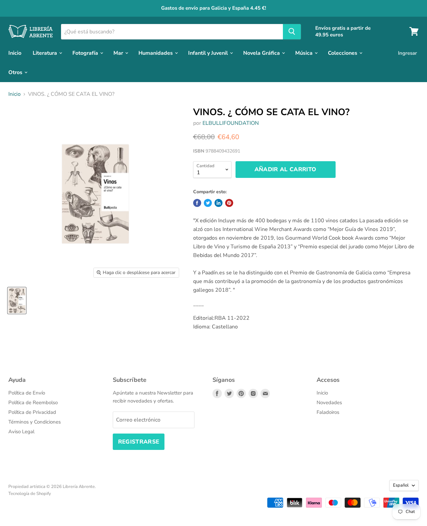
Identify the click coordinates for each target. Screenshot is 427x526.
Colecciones (343, 52)
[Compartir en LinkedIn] (219, 203)
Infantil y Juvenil (208, 52)
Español (401, 485)
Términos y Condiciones (34, 422)
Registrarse (138, 442)
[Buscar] (292, 31)
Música (304, 52)
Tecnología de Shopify (29, 494)
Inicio (14, 52)
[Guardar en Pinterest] (229, 203)
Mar (118, 52)
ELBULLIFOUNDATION (230, 123)
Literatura (45, 52)
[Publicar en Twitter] (208, 203)
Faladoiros (328, 412)
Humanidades (156, 52)
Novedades (329, 402)
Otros (16, 72)
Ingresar (407, 52)
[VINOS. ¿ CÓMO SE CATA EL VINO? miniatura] (17, 300)
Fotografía (85, 52)
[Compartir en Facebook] (197, 203)
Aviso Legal (21, 431)
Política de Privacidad (32, 412)
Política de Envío (26, 392)
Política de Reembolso (33, 402)
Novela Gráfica (262, 52)
